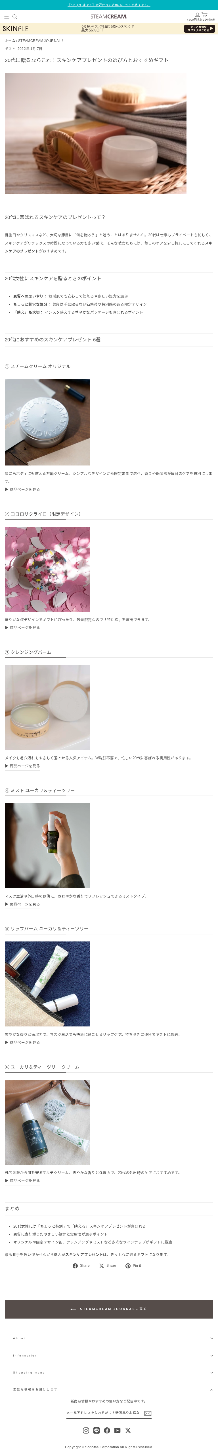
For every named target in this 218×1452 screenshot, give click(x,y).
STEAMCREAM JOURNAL (39, 41)
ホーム (10, 41)
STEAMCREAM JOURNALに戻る (113, 1309)
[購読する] (148, 1413)
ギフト (10, 49)
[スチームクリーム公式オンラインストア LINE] (96, 1430)
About (19, 1338)
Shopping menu (29, 1372)
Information (25, 1355)
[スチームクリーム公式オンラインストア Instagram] (86, 1430)
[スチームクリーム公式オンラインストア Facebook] (107, 1430)
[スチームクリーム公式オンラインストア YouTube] (117, 1430)
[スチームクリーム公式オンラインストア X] (128, 1430)
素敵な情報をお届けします (35, 1389)
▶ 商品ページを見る (22, 489)
